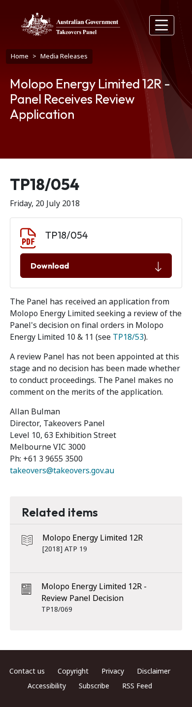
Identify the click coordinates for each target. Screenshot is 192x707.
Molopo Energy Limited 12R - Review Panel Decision (94, 592)
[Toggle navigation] (162, 25)
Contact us (27, 671)
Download (50, 266)
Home (20, 56)
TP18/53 (128, 337)
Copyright (73, 671)
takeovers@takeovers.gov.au (62, 470)
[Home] (70, 24)
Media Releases (64, 56)
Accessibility (47, 686)
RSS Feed (137, 686)
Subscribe (94, 686)
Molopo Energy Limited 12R (92, 538)
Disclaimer (153, 671)
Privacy (112, 671)
